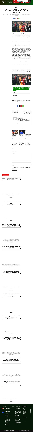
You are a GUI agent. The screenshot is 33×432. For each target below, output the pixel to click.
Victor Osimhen (22, 101)
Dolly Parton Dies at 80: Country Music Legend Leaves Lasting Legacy (17, 408)
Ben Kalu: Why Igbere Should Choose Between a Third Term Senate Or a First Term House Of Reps (11, 202)
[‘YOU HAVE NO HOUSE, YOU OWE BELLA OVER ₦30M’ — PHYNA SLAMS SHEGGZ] (13, 412)
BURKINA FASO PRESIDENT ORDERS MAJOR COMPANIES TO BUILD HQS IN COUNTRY (16, 112)
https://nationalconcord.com (21, 118)
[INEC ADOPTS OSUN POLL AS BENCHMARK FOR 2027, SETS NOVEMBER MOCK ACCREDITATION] (11, 186)
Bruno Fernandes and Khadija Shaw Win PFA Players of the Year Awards (7, 408)
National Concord (20, 117)
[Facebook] (14, 18)
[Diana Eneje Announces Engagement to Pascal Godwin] (13, 416)
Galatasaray (24, 100)
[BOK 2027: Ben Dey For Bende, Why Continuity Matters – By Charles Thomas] (11, 324)
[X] (15, 18)
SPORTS (16, 7)
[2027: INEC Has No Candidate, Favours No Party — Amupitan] (11, 256)
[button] (30, 4)
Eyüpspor (15, 100)
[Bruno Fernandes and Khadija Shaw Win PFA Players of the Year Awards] (15, 132)
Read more (11, 197)
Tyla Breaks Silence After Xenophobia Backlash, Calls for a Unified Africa (18, 420)
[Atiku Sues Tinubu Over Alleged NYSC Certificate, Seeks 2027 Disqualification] (11, 368)
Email (14, 92)
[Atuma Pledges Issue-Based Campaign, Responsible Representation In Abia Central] (11, 280)
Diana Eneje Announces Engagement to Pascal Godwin (17, 416)
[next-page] (13, 148)
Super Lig (13, 101)
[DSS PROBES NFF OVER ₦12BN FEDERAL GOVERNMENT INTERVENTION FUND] (28, 132)
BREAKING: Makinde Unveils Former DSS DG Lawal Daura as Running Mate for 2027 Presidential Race (11, 382)
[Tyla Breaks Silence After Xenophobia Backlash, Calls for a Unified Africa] (13, 420)
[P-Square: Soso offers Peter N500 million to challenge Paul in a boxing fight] (13, 423)
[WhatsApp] (19, 18)
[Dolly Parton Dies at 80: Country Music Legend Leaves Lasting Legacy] (13, 408)
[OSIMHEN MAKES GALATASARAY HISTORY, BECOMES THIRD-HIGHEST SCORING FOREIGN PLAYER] (28, 140)
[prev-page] (12, 148)
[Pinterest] (17, 18)
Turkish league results (17, 101)
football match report (19, 100)
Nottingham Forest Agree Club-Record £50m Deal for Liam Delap (8, 412)
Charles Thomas (9, 179)
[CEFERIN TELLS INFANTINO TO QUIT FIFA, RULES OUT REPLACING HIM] (22, 140)
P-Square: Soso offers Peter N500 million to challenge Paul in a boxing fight (18, 423)
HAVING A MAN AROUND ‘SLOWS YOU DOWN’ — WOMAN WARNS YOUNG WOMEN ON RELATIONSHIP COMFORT (27, 112)
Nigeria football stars (28, 100)
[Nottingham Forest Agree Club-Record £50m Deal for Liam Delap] (22, 132)
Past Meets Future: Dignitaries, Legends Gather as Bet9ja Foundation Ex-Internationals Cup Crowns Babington (8, 420)
